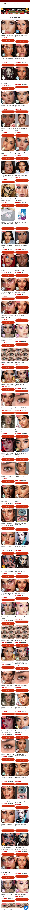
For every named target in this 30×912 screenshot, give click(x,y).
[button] (2, 4)
